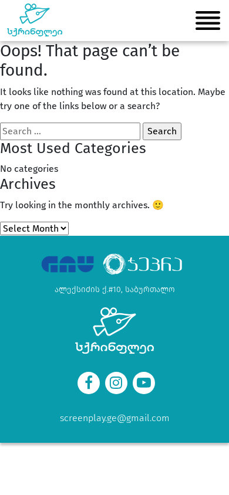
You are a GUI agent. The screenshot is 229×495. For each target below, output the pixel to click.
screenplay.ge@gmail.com (115, 417)
